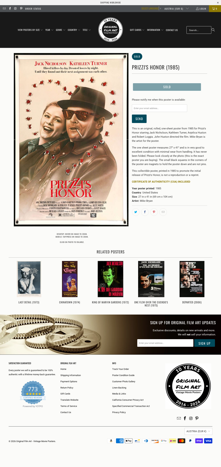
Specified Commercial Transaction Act (131, 406)
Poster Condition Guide (123, 375)
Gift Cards (65, 393)
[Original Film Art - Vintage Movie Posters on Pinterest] (20, 8)
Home (63, 369)
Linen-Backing (119, 387)
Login (203, 8)
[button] (30, 30)
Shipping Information (70, 375)
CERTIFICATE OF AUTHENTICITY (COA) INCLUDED (161, 181)
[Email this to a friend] (163, 212)
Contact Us (65, 412)
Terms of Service (68, 406)
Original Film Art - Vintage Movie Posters (35, 441)
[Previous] (13, 284)
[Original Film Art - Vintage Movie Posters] (111, 30)
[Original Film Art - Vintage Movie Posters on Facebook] (9, 8)
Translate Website (69, 400)
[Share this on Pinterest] (154, 212)
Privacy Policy (119, 412)
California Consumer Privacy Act (127, 400)
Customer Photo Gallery (123, 381)
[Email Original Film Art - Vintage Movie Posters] (4, 8)
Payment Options (68, 381)
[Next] (207, 284)
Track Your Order (120, 369)
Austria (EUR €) (174, 8)
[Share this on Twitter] (136, 212)
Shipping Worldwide (110, 2)
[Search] (213, 30)
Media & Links (119, 393)
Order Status (33, 8)
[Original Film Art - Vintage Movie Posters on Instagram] (15, 8)
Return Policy (66, 387)
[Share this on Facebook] (145, 212)
